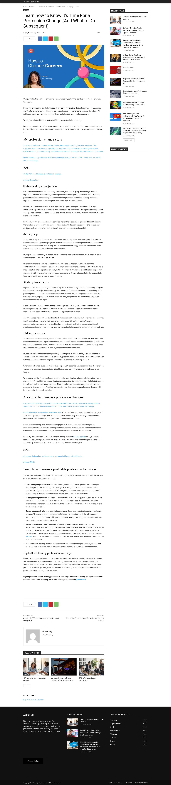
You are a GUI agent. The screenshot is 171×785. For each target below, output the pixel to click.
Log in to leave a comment (33, 700)
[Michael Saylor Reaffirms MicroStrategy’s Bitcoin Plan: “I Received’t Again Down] (115, 58)
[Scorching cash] (115, 70)
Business (32, 7)
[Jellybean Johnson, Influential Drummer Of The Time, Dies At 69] (64, 667)
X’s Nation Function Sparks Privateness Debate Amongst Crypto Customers (133, 30)
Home (25, 7)
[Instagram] (136, 1)
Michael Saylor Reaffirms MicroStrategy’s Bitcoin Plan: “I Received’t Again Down (134, 57)
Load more (128, 140)
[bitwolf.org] (24, 33)
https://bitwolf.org (47, 635)
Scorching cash (128, 67)
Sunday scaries (79, 437)
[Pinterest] (51, 38)
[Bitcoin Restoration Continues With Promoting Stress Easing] (115, 105)
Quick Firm (34, 180)
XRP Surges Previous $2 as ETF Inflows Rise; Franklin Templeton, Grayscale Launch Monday (135, 130)
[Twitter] (140, 1)
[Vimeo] (143, 1)
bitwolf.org (32, 33)
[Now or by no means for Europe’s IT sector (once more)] (115, 94)
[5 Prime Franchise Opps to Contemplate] (91, 667)
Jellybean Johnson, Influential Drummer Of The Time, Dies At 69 (134, 81)
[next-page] (28, 685)
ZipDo (32, 462)
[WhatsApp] (56, 38)
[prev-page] (24, 685)
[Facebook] (133, 1)
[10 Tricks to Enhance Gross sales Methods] (36, 667)
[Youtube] (146, 1)
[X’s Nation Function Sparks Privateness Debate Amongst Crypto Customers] (115, 31)
